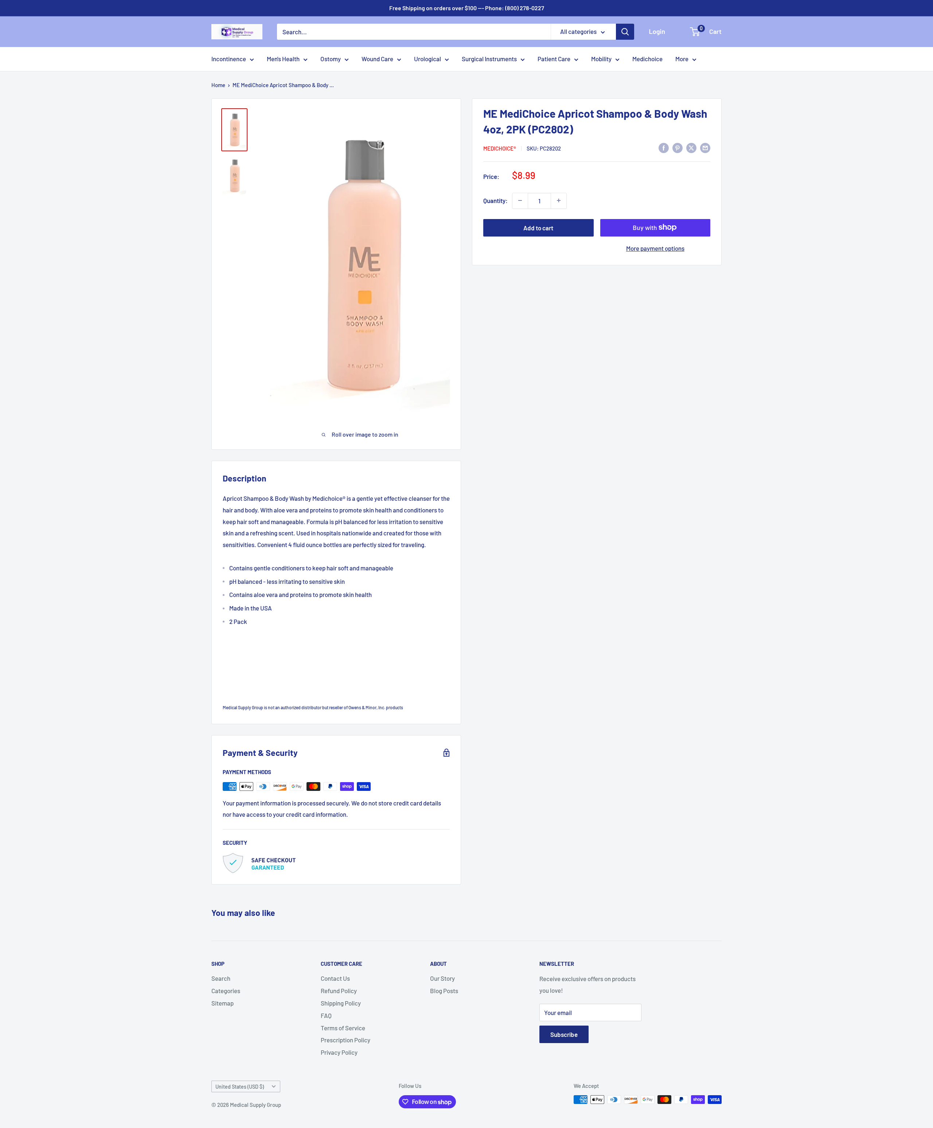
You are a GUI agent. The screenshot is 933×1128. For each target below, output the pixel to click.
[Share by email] (705, 147)
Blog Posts (444, 990)
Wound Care (377, 58)
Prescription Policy (345, 1039)
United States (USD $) (239, 1087)
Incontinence (228, 58)
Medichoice (647, 58)
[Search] (625, 32)
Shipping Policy (341, 1003)
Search (220, 978)
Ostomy (330, 58)
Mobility (601, 58)
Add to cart (538, 227)
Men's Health (283, 58)
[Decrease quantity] (520, 200)
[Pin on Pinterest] (677, 147)
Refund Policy (339, 990)
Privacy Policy (339, 1052)
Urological (427, 58)
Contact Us (335, 978)
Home (218, 85)
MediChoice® (499, 148)
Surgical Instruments (489, 58)
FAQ (326, 1015)
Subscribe (564, 1034)
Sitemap (222, 1003)
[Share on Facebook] (664, 147)
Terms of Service (343, 1027)
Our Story (442, 978)
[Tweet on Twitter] (691, 147)
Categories (225, 990)
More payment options (655, 247)
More (681, 58)
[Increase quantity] (558, 200)
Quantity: (495, 200)
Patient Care (554, 58)
